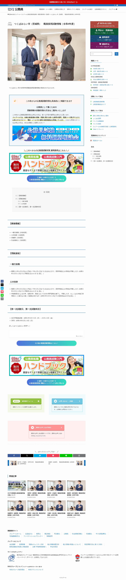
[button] (14, 455)
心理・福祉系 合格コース (100, 71)
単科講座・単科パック (99, 90)
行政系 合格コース (98, 68)
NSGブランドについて (35, 569)
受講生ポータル (97, 140)
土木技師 (23, 203)
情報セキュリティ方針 (36, 544)
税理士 (38, 534)
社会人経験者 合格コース (100, 79)
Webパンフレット (98, 129)
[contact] (117, 5)
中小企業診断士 (101, 534)
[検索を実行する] (116, 54)
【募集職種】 (22, 195)
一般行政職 (24, 201)
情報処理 (49, 536)
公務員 (66, 534)
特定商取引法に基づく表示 (93, 544)
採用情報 (22, 544)
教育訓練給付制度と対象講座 (19, 547)
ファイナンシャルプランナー (33, 536)
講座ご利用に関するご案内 (100, 115)
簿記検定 (47, 534)
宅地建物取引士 (15, 536)
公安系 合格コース (98, 74)
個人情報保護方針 (53, 544)
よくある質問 (97, 118)
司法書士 (57, 534)
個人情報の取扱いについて (72, 544)
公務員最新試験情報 (99, 101)
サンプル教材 (97, 124)
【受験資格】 (22, 199)
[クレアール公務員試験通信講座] (21, 9)
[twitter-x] (115, 5)
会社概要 (12, 544)
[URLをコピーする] (79, 455)
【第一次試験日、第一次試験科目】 (30, 207)
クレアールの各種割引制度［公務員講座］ (105, 126)
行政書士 (89, 534)
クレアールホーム (15, 534)
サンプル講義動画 (98, 121)
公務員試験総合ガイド (99, 104)
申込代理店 (54, 547)
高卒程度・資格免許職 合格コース (103, 85)
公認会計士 (28, 534)
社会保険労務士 (77, 534)
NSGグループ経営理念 (17, 569)
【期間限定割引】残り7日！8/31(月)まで (63, 2)
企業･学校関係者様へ (39, 547)
